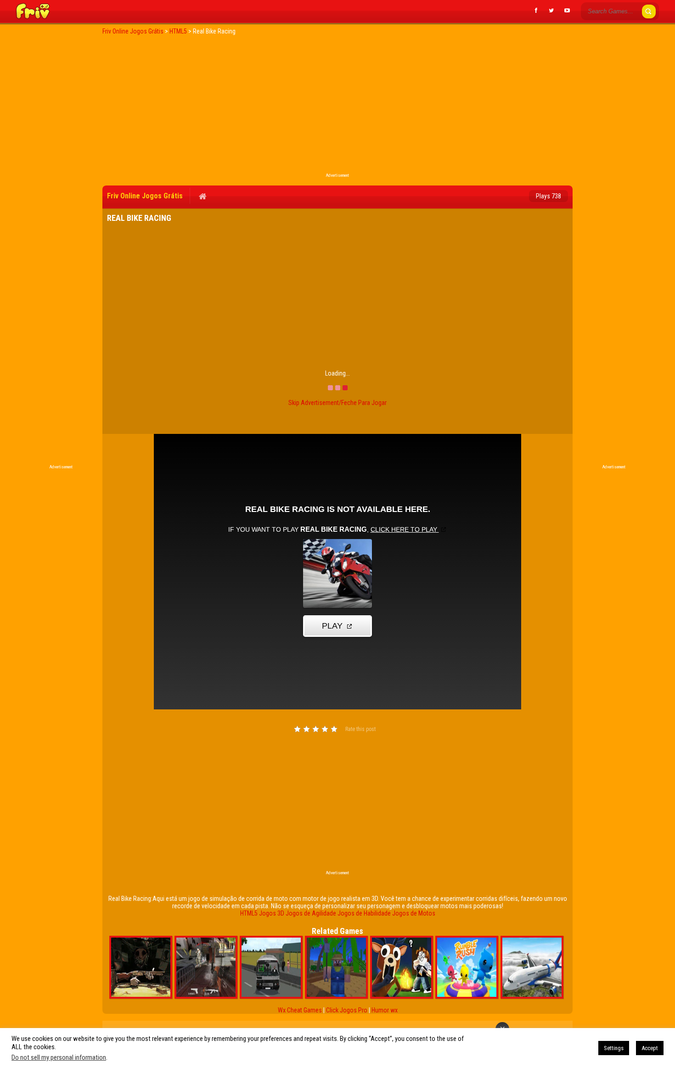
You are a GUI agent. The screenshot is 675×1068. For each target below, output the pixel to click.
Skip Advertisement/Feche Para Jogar (337, 402)
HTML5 (249, 913)
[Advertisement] (337, 106)
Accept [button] (649, 1048)
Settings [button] (614, 1048)
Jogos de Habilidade (364, 913)
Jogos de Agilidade (311, 913)
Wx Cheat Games (300, 1010)
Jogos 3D (271, 913)
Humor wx (384, 1010)
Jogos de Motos (413, 913)
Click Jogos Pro (346, 1010)
